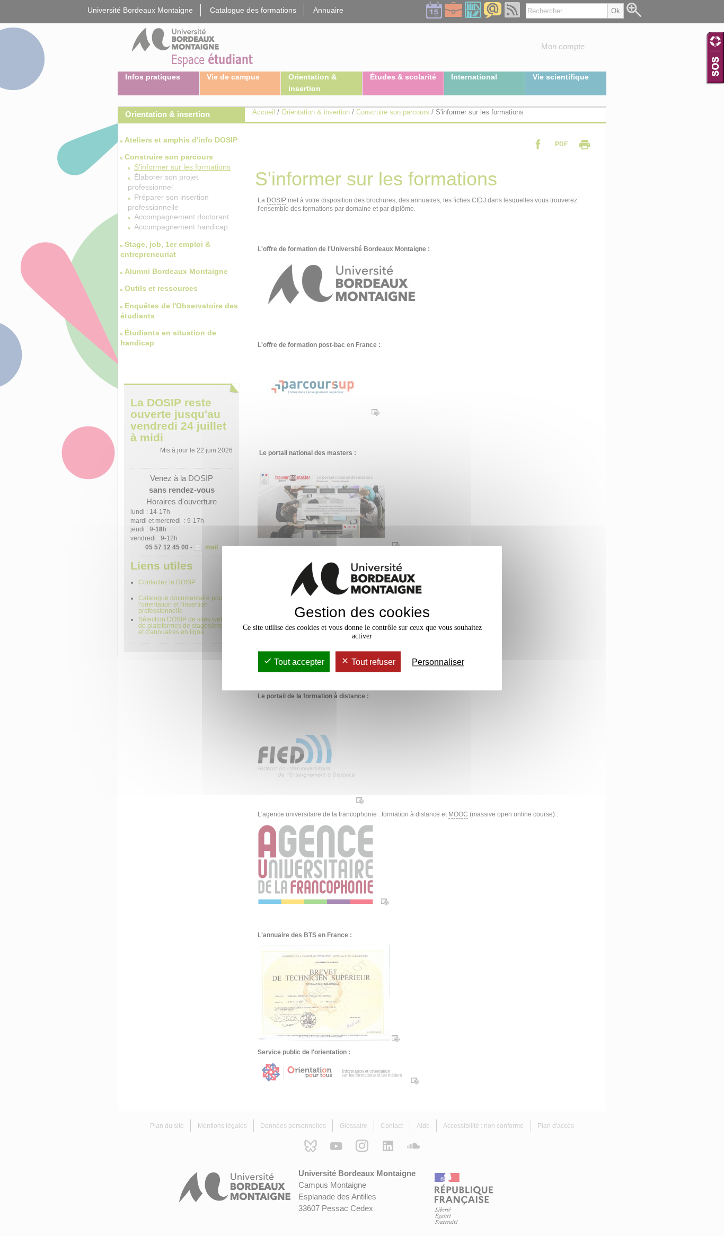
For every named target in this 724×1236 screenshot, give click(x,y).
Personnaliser (438, 661)
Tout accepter (298, 661)
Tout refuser (372, 661)
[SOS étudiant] (715, 57)
